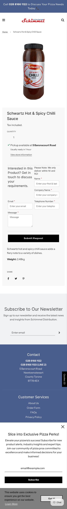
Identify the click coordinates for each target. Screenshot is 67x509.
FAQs (33, 412)
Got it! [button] (51, 498)
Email (11, 201)
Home (5, 32)
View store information (21, 154)
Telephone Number (44, 201)
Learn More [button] (11, 504)
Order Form (33, 407)
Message (13, 212)
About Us (33, 403)
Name (38, 178)
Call (6, 4)
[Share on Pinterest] (23, 278)
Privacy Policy (34, 417)
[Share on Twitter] (15, 278)
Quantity (11, 131)
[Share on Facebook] (8, 278)
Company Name (43, 190)
